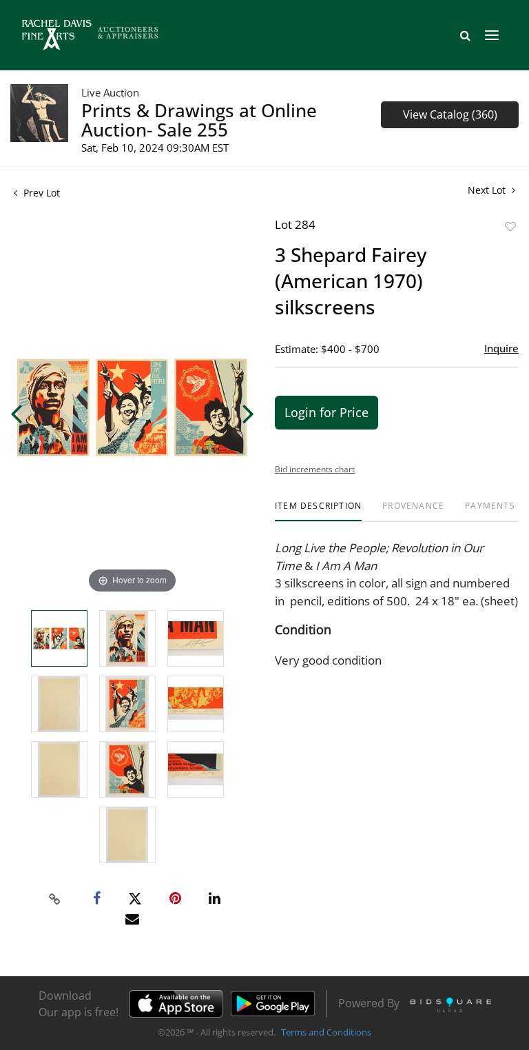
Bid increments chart (315, 469)
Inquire (501, 348)
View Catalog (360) (450, 114)
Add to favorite (510, 226)
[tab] (318, 511)
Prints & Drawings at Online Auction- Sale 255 (199, 120)
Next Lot (488, 190)
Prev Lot (40, 192)
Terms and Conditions (326, 1032)
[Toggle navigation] (492, 35)
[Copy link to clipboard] (55, 899)
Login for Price (326, 412)
